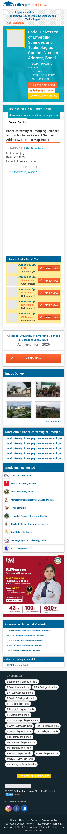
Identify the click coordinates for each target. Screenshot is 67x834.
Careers (38, 830)
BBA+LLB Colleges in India (21, 698)
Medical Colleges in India (20, 759)
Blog (18, 827)
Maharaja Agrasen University (25, 540)
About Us (24, 820)
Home (13, 820)
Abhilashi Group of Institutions (26, 524)
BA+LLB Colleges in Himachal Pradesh (25, 635)
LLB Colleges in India (18, 703)
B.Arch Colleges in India (19, 726)
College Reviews (25, 823)
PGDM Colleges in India (19, 753)
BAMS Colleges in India (19, 731)
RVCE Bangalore (19, 548)
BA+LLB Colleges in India (20, 692)
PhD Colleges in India (47, 753)
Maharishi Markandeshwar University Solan (32, 499)
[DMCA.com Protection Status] (13, 794)
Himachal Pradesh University (25, 516)
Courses (35, 820)
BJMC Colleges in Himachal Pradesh (24, 645)
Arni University (18, 532)
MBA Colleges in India (45, 687)
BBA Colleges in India (18, 687)
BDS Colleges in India (48, 726)
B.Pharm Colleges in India (20, 709)
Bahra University (19, 491)
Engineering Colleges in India (22, 681)
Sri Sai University (19, 483)
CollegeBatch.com (24, 791)
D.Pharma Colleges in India (21, 742)
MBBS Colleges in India (19, 748)
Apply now (51, 268)
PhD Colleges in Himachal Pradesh (23, 650)
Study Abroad (31, 827)
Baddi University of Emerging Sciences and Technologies (34, 438)
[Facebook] (16, 808)
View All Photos (52, 421)
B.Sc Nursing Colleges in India (22, 720)
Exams (45, 820)
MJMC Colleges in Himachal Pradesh (25, 640)
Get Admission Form (42, 85)
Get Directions (34, 148)
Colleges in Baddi (21, 12)
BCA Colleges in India (18, 714)
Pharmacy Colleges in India (21, 764)
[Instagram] (8, 808)
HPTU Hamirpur (18, 508)
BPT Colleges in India (47, 731)
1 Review (48, 90)
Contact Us (46, 827)
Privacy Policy (43, 823)
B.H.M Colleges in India (19, 737)
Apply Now (33, 358)
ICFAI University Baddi (21, 475)
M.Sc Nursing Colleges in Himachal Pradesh (28, 630)
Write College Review (43, 96)
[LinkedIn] (24, 808)
